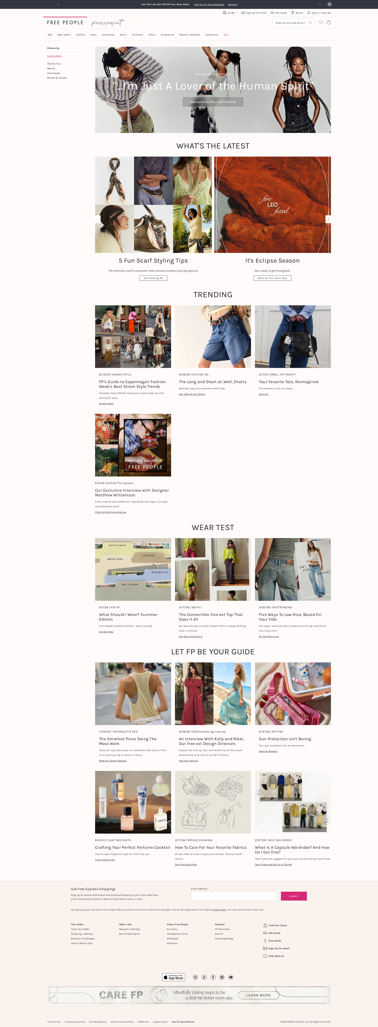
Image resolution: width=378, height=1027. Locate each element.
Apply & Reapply (268, 751)
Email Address (199, 888)
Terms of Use (54, 1021)
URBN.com (143, 1021)
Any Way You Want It (191, 636)
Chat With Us (276, 956)
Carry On (263, 394)
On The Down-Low (269, 636)
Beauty (51, 68)
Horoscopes (53, 73)
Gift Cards (274, 933)
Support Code (160, 1021)
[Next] (327, 219)
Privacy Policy (219, 909)
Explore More (54, 56)
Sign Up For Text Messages (210, 4)
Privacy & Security (75, 1021)
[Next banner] (319, 4)
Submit (294, 896)
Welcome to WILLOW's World (213, 102)
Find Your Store (278, 925)
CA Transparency (98, 1021)
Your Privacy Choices (183, 1021)
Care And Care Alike (186, 864)
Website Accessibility (122, 1021)
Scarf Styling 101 (153, 278)
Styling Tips (54, 63)
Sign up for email (279, 948)
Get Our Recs (106, 631)
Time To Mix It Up (105, 859)
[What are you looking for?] (310, 23)
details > (233, 4)
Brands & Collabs (57, 77)
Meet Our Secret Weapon (113, 760)
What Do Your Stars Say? (272, 278)
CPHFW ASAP (106, 403)
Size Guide (275, 940)
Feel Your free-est (188, 760)
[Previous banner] (58, 4)
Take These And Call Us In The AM (273, 864)
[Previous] (98, 219)
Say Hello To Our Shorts (192, 394)
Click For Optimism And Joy (110, 512)
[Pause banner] (329, 4)
